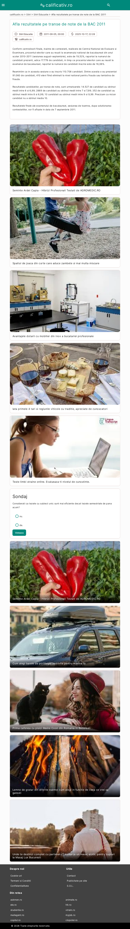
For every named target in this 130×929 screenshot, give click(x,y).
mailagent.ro (17, 915)
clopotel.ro (72, 920)
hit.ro (68, 904)
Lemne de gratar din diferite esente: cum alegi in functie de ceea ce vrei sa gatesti (60, 791)
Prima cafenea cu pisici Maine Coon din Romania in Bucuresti (52, 728)
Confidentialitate (19, 885)
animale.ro (71, 899)
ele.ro (13, 904)
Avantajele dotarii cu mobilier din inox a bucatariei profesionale (53, 336)
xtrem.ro (70, 910)
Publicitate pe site (77, 880)
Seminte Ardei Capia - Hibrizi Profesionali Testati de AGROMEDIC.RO (57, 190)
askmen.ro (16, 899)
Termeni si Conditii (20, 880)
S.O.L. (70, 885)
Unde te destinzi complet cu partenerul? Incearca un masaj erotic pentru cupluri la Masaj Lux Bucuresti (64, 856)
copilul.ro (15, 920)
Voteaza (19, 532)
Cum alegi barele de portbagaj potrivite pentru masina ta (49, 663)
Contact (71, 875)
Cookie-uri (16, 875)
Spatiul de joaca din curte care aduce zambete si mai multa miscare (56, 263)
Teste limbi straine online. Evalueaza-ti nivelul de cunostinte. (51, 481)
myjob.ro (70, 915)
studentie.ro (17, 910)
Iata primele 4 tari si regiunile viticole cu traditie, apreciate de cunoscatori (60, 408)
